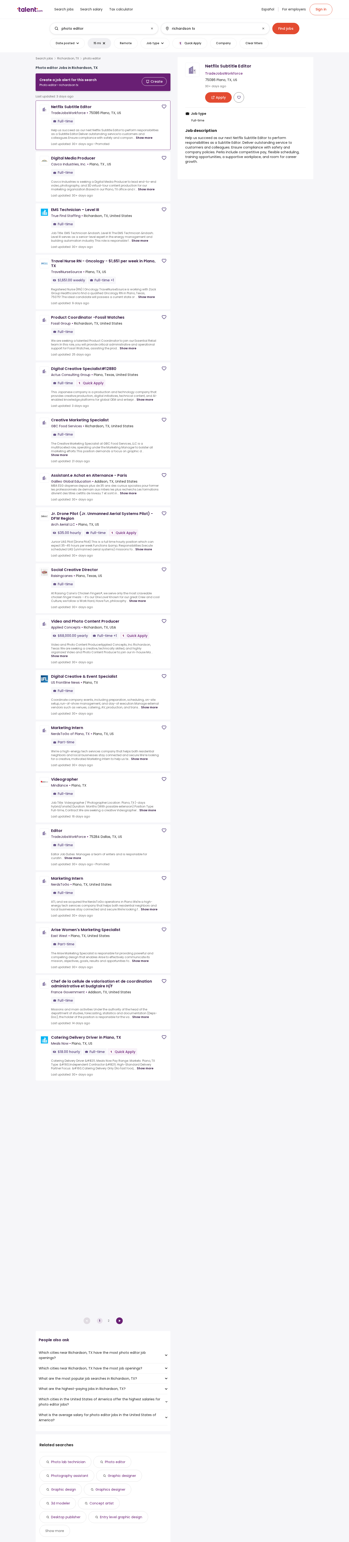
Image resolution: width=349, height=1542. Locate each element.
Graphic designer (122, 1475)
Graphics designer (110, 1489)
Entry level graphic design (121, 1517)
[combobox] (103, 28)
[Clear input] (152, 28)
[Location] (211, 28)
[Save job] (164, 107)
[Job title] (100, 28)
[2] (119, 1320)
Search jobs (44, 58)
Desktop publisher (65, 1517)
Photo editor (115, 1462)
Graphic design (63, 1489)
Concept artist (102, 1503)
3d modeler (60, 1503)
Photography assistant (69, 1475)
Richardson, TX (68, 58)
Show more (144, 138)
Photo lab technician (68, 1462)
